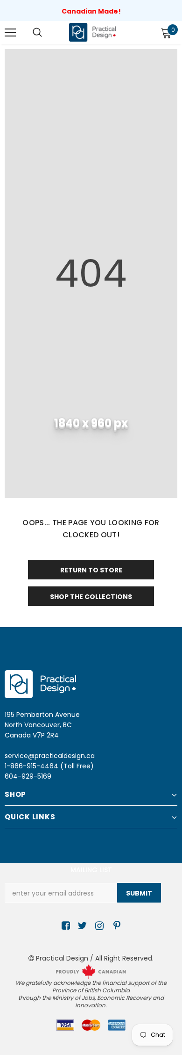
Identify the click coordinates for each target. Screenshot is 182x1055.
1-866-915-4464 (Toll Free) (49, 766)
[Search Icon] (37, 32)
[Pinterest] (114, 926)
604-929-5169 (28, 776)
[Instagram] (98, 926)
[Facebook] (64, 926)
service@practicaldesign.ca (50, 755)
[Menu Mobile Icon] (10, 32)
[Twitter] (81, 926)
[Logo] (92, 32)
